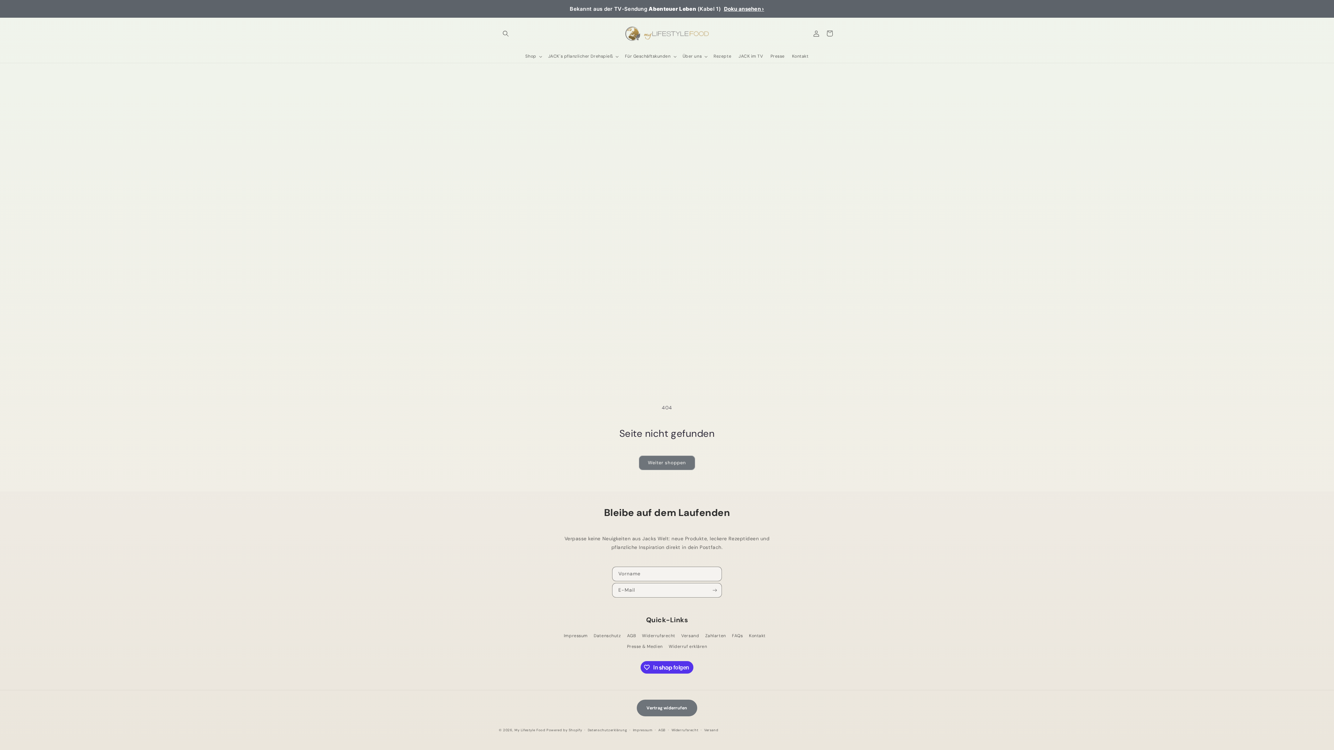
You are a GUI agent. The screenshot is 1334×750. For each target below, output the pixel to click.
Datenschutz (607, 636)
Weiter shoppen (667, 463)
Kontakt (757, 636)
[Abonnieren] (715, 590)
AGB (631, 636)
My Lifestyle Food (529, 730)
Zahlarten (715, 636)
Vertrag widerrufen (667, 708)
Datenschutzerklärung (607, 730)
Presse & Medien (645, 646)
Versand (690, 636)
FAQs (737, 636)
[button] (505, 33)
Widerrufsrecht (658, 636)
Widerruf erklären (688, 646)
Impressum (576, 636)
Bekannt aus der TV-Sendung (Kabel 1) (667, 9)
